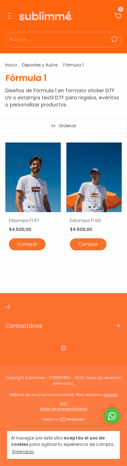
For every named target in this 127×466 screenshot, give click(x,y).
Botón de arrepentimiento (63, 409)
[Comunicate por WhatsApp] (112, 416)
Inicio (11, 65)
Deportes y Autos (40, 65)
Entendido (23, 451)
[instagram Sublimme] (63, 348)
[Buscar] (114, 39)
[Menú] (10, 16)
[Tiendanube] (64, 420)
